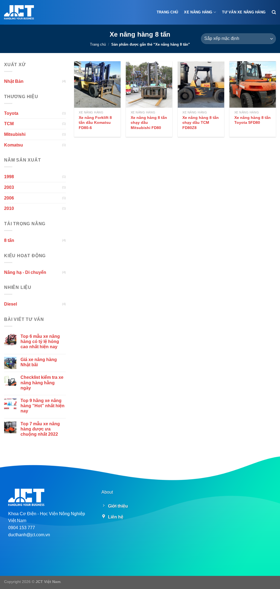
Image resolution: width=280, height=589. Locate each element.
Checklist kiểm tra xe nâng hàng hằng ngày (42, 382)
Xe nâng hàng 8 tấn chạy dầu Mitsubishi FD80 (149, 122)
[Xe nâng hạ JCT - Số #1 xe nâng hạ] (19, 12)
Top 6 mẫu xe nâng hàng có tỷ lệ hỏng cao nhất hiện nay (40, 341)
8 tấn (9, 240)
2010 (9, 208)
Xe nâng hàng (198, 12)
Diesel (10, 304)
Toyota (11, 113)
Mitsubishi (14, 134)
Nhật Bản (14, 81)
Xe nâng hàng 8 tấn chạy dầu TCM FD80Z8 (200, 122)
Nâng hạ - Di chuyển (25, 272)
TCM (9, 123)
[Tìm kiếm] (274, 12)
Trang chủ (167, 12)
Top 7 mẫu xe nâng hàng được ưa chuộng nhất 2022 (40, 428)
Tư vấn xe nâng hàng (244, 12)
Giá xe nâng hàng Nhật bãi (39, 362)
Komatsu (13, 144)
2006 (9, 197)
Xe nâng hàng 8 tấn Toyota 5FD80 (252, 120)
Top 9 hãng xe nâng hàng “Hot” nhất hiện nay (43, 405)
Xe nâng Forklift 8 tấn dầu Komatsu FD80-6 (95, 122)
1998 (9, 176)
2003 (9, 187)
